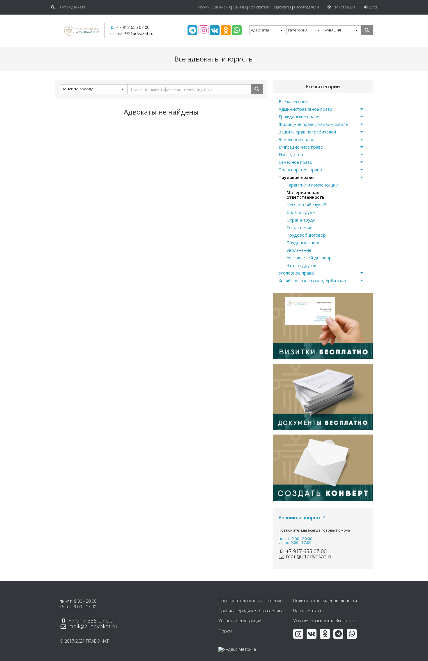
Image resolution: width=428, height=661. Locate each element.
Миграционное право (301, 147)
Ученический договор (309, 258)
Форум (204, 7)
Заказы (239, 7)
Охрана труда (300, 220)
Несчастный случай (306, 205)
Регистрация (344, 7)
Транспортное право (300, 170)
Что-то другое (301, 265)
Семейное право (295, 162)
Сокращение (299, 227)
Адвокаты (282, 7)
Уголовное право (296, 273)
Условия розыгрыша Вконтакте (324, 620)
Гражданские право (299, 116)
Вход (373, 7)
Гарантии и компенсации (312, 185)
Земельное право (296, 139)
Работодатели (306, 7)
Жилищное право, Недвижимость (314, 124)
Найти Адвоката (71, 7)
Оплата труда (300, 212)
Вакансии (221, 7)
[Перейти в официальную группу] (192, 30)
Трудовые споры (303, 242)
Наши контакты (308, 610)
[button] (267, 30)
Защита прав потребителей (307, 132)
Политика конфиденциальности (325, 600)
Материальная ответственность (305, 194)
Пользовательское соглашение (250, 600)
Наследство (291, 154)
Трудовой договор (306, 235)
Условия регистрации (239, 620)
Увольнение (298, 250)
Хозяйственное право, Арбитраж (312, 280)
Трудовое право (296, 177)
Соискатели (259, 7)
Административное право (306, 109)
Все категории (293, 101)
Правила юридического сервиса (250, 610)
